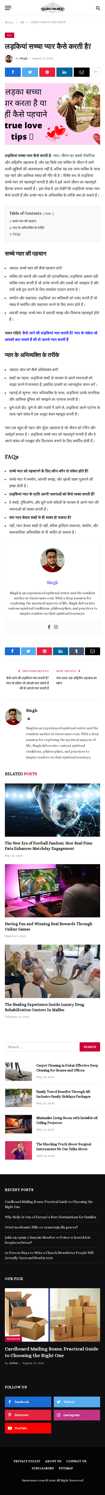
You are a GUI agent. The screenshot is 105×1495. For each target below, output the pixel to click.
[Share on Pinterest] (47, 72)
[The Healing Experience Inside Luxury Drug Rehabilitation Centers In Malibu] (52, 971)
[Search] (97, 7)
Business (13, 1338)
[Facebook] (49, 627)
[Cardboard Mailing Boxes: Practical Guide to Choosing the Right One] (52, 1314)
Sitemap (66, 1468)
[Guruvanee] (52, 8)
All (9, 35)
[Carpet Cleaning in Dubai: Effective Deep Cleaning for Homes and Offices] (18, 1071)
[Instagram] (56, 627)
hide (48, 213)
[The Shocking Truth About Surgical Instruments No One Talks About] (18, 1150)
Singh (24, 58)
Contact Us (76, 1461)
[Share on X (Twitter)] (30, 72)
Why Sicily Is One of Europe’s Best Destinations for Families (50, 1217)
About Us (53, 1461)
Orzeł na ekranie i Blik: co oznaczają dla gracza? (41, 1227)
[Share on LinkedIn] (64, 72)
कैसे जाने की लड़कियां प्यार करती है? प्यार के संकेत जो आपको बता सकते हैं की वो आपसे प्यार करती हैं (27, 683)
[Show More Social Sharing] (95, 72)
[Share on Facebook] (13, 72)
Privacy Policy (27, 1461)
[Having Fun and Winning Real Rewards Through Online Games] (52, 890)
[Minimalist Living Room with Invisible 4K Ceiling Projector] (18, 1124)
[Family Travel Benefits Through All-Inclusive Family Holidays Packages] (18, 1098)
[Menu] (8, 7)
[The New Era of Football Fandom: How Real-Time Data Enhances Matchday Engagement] (52, 810)
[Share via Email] (82, 72)
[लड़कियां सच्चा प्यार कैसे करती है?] (52, 114)
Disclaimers (43, 1468)
